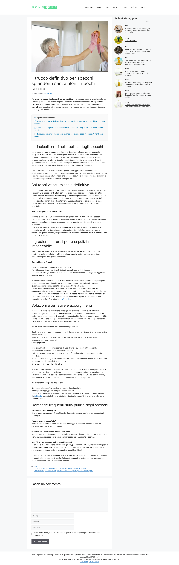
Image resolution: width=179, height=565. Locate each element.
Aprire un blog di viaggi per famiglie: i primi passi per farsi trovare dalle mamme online (138, 51)
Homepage (89, 7)
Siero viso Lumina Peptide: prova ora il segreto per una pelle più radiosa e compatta (138, 84)
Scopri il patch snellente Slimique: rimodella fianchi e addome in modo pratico (138, 95)
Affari (99, 7)
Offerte (134, 7)
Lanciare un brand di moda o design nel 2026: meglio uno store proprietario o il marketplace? (138, 62)
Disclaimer (84, 562)
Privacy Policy (94, 562)
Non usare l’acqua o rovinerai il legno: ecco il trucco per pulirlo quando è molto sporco (63, 471)
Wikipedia (66, 299)
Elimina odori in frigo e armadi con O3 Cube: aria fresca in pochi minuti (138, 106)
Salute (143, 7)
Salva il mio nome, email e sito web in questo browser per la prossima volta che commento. (67, 534)
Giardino (116, 7)
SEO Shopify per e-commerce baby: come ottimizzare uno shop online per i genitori (138, 30)
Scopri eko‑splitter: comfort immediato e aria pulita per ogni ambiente (136, 73)
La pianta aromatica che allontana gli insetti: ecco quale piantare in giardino (60, 468)
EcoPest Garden (131, 41)
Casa (106, 7)
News (125, 7)
